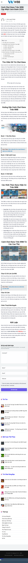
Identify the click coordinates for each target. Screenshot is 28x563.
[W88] (14, 2)
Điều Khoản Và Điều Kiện (18, 555)
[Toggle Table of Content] (20, 41)
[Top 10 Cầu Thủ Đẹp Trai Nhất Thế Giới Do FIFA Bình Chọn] (2, 406)
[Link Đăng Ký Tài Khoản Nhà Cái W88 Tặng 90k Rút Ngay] (2, 412)
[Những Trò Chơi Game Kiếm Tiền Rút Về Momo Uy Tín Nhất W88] (2, 493)
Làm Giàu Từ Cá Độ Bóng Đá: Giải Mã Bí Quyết (15, 442)
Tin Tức (5, 399)
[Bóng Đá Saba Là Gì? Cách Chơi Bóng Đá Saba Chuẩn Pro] (2, 449)
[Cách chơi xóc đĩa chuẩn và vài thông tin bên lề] (2, 481)
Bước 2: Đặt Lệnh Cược (9, 47)
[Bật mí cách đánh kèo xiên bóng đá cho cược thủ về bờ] (2, 455)
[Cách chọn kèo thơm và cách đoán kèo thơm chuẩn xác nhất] (2, 462)
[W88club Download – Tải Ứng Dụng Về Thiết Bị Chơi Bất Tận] (2, 430)
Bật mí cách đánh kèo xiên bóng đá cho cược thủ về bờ (15, 455)
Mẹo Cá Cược (5, 525)
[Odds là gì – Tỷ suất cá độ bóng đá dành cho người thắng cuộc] (2, 468)
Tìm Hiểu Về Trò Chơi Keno (9, 42)
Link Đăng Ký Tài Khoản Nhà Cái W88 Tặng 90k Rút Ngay (16, 411)
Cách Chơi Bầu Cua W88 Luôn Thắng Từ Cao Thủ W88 (15, 486)
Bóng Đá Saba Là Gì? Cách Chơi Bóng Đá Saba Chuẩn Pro (16, 449)
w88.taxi (14, 553)
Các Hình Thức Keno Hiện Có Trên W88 (11, 50)
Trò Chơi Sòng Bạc (9, 474)
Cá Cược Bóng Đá (6, 516)
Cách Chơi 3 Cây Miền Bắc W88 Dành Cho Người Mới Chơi (14, 505)
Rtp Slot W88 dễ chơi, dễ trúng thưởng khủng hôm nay (15, 498)
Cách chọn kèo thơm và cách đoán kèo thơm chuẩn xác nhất (15, 461)
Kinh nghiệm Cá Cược (7, 523)
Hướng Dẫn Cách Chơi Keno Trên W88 (11, 44)
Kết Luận (5, 58)
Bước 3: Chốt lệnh (8, 48)
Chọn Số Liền (7, 55)
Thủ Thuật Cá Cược (6, 529)
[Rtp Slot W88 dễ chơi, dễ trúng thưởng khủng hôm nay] (2, 499)
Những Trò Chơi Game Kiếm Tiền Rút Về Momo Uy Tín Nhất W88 (16, 492)
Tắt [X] (1, 558)
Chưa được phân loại (7, 518)
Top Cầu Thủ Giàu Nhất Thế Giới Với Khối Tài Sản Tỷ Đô (15, 423)
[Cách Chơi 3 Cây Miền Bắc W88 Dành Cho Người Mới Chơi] (2, 505)
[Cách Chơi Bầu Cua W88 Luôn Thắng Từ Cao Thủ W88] (2, 487)
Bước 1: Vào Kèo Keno (9, 45)
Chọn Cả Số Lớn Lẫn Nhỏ (9, 53)
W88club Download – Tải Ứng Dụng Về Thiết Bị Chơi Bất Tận (16, 430)
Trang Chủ (3, 11)
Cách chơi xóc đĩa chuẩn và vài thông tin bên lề (16, 479)
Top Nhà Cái (5, 534)
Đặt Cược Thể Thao (9, 437)
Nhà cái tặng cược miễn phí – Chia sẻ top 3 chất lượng (15, 417)
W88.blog (20, 331)
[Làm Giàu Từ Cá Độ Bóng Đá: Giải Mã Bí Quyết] (2, 443)
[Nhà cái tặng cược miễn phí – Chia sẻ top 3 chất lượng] (2, 418)
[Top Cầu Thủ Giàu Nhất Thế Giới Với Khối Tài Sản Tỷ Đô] (2, 424)
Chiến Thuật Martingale (9, 56)
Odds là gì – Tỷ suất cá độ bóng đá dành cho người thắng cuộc (15, 467)
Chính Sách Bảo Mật (8, 555)
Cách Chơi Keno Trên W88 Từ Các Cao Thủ (12, 52)
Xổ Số (3, 13)
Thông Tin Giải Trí (6, 527)
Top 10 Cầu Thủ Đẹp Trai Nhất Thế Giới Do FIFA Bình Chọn (16, 405)
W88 (4, 34)
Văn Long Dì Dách (11, 19)
